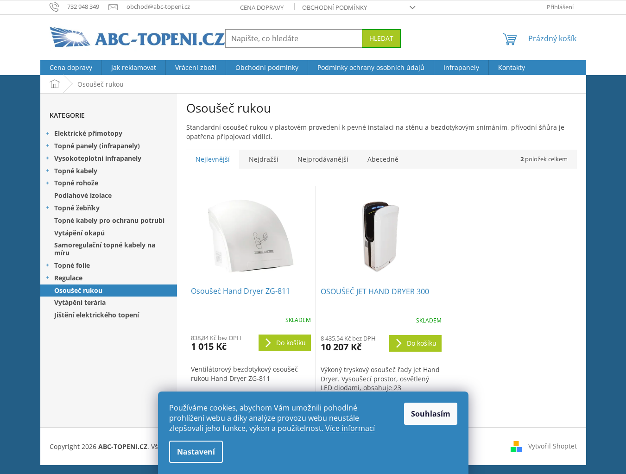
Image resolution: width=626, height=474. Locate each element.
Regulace (68, 277)
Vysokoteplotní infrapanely (97, 158)
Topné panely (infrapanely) (97, 145)
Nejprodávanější (322, 159)
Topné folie (72, 265)
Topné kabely (75, 170)
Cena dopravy (262, 7)
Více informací (350, 428)
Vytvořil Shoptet (552, 445)
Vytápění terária (80, 302)
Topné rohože (76, 182)
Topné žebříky (77, 207)
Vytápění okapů (79, 232)
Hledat (381, 38)
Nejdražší (263, 159)
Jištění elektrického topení (96, 314)
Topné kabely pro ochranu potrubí (109, 220)
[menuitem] (70, 67)
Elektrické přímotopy (88, 133)
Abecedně (382, 159)
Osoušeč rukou (78, 290)
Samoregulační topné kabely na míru (104, 248)
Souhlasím (430, 414)
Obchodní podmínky (334, 7)
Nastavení (196, 452)
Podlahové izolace (83, 195)
